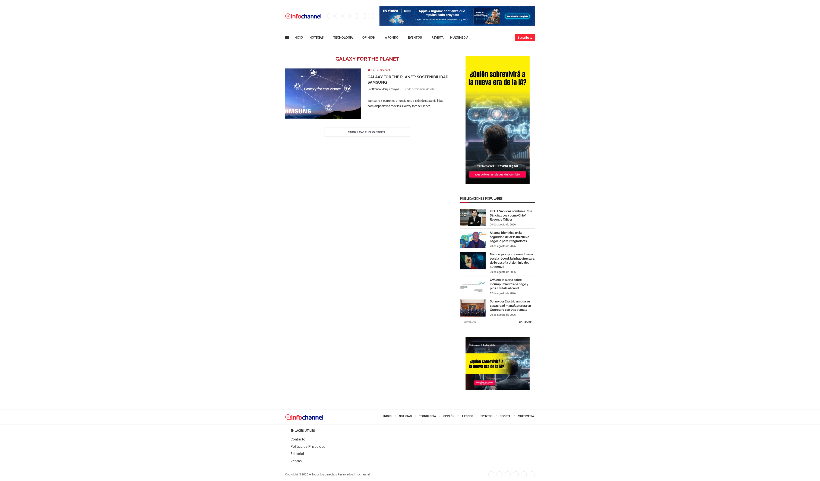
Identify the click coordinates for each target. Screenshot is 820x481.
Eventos (415, 37)
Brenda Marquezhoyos (385, 89)
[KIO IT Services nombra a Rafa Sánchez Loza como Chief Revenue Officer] (473, 217)
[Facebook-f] (491, 474)
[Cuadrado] (498, 339)
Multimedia (459, 37)
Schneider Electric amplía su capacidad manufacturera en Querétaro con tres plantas (510, 305)
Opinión (368, 37)
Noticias (316, 37)
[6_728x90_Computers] (457, 8)
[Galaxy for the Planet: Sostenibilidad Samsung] (323, 93)
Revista (438, 37)
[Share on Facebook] (404, 114)
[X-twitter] (499, 474)
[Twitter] (338, 16)
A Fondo (391, 37)
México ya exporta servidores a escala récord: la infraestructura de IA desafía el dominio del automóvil (512, 261)
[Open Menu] (287, 37)
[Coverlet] (498, 58)
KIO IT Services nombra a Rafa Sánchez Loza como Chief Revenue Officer (511, 215)
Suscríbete (525, 37)
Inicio (298, 37)
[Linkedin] (354, 16)
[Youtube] (363, 16)
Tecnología (343, 37)
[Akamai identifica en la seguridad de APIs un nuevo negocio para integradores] (473, 239)
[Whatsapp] (371, 16)
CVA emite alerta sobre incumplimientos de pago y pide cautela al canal (509, 284)
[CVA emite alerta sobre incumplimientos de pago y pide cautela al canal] (473, 286)
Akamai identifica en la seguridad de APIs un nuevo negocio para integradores (509, 237)
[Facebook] (330, 16)
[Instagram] (346, 16)
